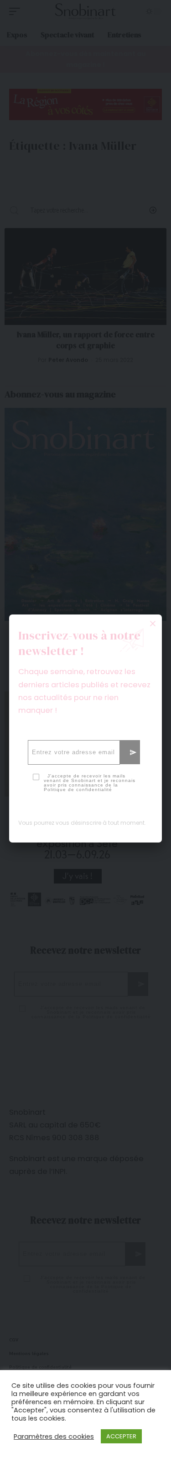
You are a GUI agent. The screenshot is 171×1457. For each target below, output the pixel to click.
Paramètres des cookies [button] (54, 1436)
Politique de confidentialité (78, 789)
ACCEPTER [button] (121, 1436)
